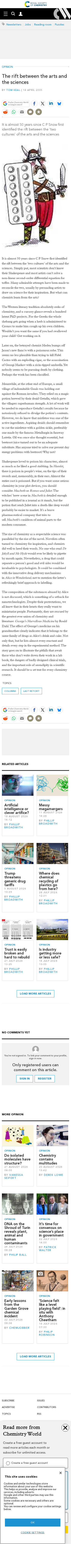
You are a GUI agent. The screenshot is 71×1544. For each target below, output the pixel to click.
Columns (10, 691)
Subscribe (8, 1400)
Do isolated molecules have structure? (17, 1159)
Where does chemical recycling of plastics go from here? (49, 881)
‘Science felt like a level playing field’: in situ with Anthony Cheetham (52, 1310)
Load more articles (35, 993)
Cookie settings (32, 1532)
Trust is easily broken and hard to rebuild (17, 953)
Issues (41, 1400)
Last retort (31, 691)
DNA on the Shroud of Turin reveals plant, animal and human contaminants (17, 1233)
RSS (39, 1413)
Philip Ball (18, 1254)
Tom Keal (13, 90)
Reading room (42, 24)
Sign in (25, 1078)
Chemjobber (19, 1327)
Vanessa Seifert (13, 1176)
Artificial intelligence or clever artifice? (16, 809)
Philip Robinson (47, 1333)
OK (32, 1522)
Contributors (46, 1407)
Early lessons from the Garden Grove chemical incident (16, 1308)
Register (44, 1078)
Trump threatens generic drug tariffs (15, 879)
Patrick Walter (47, 1249)
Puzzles (59, 24)
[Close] (60, 1473)
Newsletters (13, 24)
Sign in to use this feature (50, 94)
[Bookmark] (38, 111)
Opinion (7, 66)
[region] (32, 1505)
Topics (6, 1413)
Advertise (8, 1407)
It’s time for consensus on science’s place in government (51, 1230)
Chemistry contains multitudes (48, 1159)
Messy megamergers (51, 807)
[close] (69, 94)
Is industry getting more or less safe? (50, 953)
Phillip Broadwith (13, 826)
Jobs (28, 24)
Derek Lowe (53, 1175)
